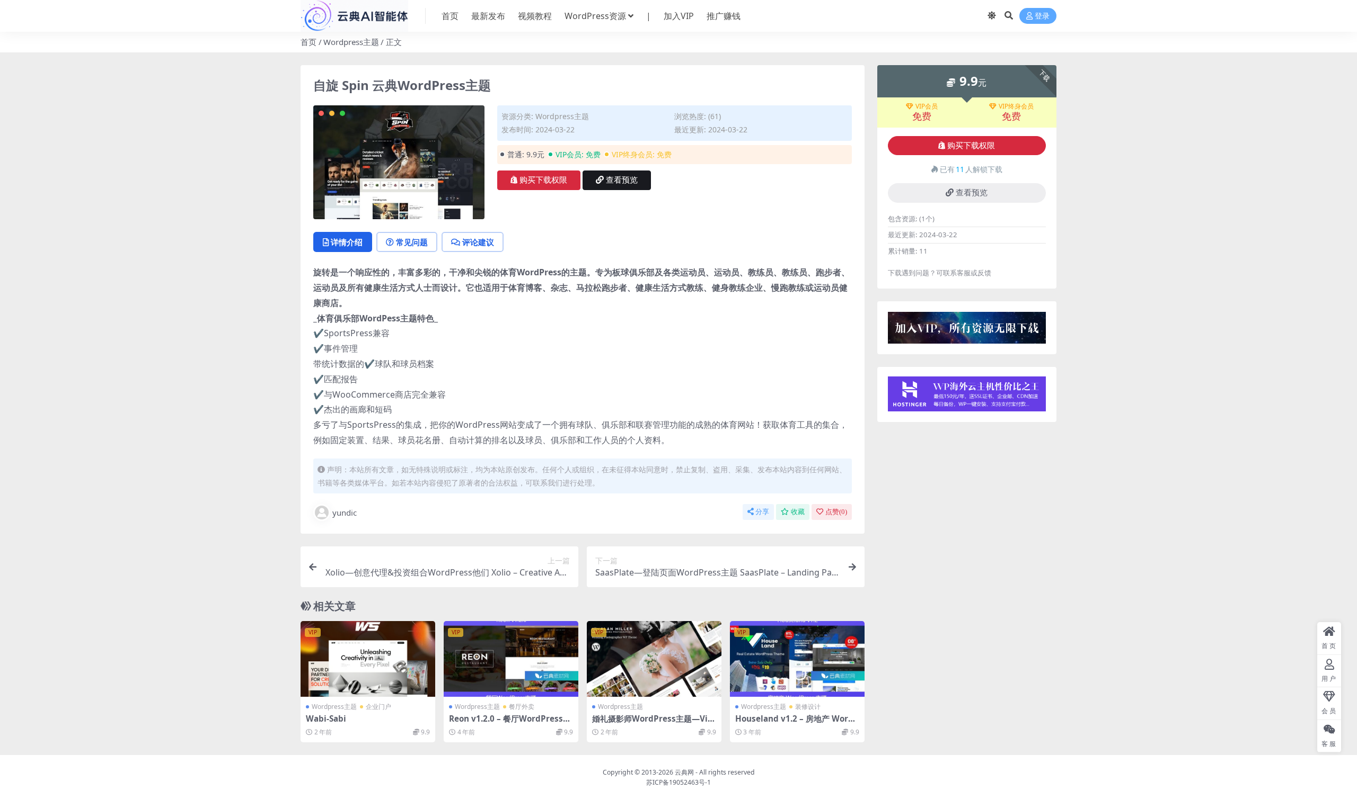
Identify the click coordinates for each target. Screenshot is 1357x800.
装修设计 (808, 706)
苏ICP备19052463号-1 (678, 782)
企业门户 (378, 706)
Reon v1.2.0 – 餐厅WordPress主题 (510, 723)
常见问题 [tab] (412, 242)
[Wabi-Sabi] (368, 659)
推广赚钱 (724, 16)
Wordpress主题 (351, 42)
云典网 (684, 772)
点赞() (836, 512)
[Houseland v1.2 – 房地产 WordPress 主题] (797, 659)
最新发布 (488, 16)
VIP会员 (926, 106)
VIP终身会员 (1016, 106)
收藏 (798, 512)
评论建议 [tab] (478, 242)
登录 (1042, 16)
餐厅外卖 (521, 706)
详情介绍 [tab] (347, 242)
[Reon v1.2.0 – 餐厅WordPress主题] (511, 659)
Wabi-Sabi (326, 718)
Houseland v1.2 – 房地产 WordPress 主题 (797, 723)
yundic (344, 512)
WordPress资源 (595, 16)
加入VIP (679, 16)
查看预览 (622, 180)
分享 (762, 512)
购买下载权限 (543, 180)
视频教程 (535, 16)
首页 (450, 16)
